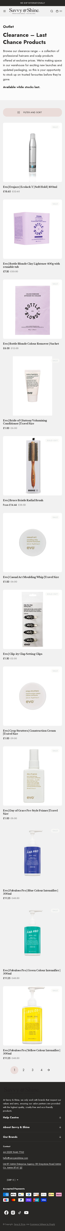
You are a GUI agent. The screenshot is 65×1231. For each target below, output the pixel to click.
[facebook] (6, 1212)
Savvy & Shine (19, 1224)
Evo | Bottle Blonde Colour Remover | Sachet (31, 343)
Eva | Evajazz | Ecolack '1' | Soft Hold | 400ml (30, 186)
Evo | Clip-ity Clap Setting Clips (22, 653)
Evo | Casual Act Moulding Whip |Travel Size (31, 577)
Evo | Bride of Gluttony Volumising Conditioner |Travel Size (25, 422)
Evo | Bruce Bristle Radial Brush (23, 500)
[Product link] (32, 152)
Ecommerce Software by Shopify (42, 1224)
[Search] (51, 11)
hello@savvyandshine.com (15, 1158)
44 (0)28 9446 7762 (13, 1152)
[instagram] (13, 1212)
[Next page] (51, 1070)
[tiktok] (19, 1212)
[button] (4, 11)
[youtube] (26, 1212)
